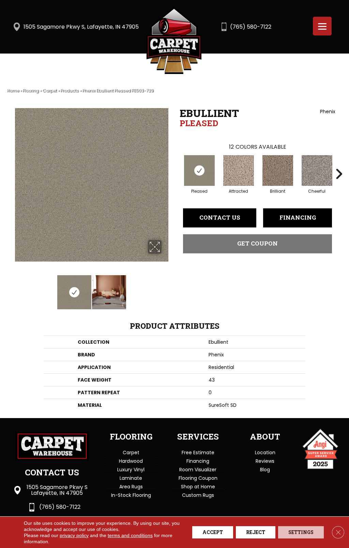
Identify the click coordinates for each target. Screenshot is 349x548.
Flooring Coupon (198, 478)
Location (265, 452)
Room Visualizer (197, 469)
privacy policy (74, 535)
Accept (212, 532)
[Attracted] (239, 170)
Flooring (30, 90)
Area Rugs (131, 486)
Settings (301, 532)
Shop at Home (198, 486)
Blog (265, 469)
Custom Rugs (198, 495)
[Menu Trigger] (322, 26)
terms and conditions (130, 535)
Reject (255, 532)
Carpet (49, 90)
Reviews (265, 461)
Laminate (131, 478)
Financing (297, 217)
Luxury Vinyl (131, 469)
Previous (17, 288)
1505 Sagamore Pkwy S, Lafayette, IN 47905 (81, 27)
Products (69, 90)
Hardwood (131, 461)
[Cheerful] (317, 170)
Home (13, 90)
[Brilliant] (278, 170)
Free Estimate (198, 452)
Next (166, 288)
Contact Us (219, 217)
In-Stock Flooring (131, 495)
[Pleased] (199, 170)
